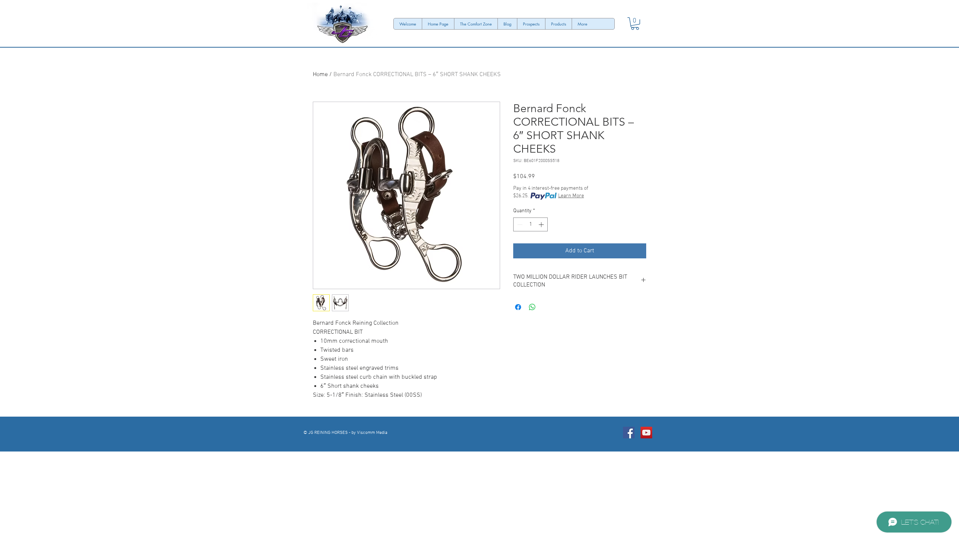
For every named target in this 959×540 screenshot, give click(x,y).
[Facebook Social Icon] (629, 432)
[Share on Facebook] (518, 307)
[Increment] (542, 224)
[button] (634, 23)
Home (320, 74)
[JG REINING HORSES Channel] (646, 432)
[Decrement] (519, 224)
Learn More (571, 196)
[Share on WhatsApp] (532, 307)
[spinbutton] (530, 224)
